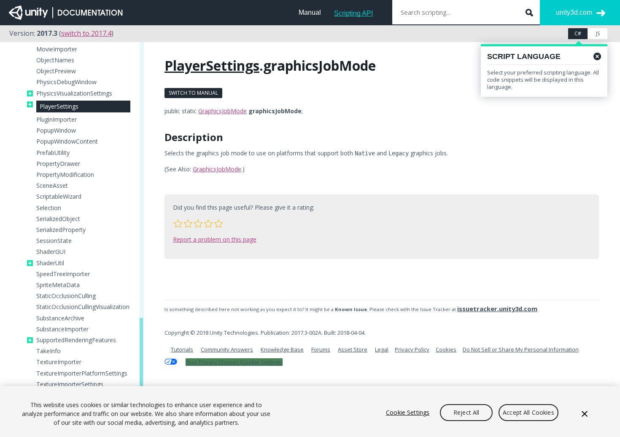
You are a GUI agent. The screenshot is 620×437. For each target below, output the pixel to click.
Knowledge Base (282, 349)
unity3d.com (574, 12)
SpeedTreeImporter (63, 274)
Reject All (466, 412)
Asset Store (352, 349)
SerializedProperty (61, 230)
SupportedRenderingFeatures (76, 340)
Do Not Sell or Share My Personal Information (521, 349)
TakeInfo (48, 351)
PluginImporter (56, 119)
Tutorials (182, 349)
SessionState (54, 241)
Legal (381, 349)
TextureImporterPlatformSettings (81, 373)
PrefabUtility (53, 153)
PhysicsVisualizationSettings (74, 93)
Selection (48, 208)
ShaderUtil (50, 263)
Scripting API (353, 13)
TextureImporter (58, 362)
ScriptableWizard (58, 196)
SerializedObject (58, 219)
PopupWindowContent (67, 141)
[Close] (585, 414)
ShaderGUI (50, 252)
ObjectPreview (56, 71)
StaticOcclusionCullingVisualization (82, 307)
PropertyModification (65, 175)
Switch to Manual (193, 92)
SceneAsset (52, 185)
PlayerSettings (59, 106)
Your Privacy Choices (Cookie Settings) (234, 362)
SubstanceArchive (60, 318)
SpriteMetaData (58, 285)
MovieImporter (56, 49)
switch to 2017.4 (86, 33)
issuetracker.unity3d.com (497, 308)
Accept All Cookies (528, 412)
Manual (310, 12)
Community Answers (227, 349)
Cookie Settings (407, 412)
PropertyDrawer (58, 164)
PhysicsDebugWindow (66, 82)
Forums (320, 349)
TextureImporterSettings (69, 384)
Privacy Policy (412, 349)
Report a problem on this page (214, 239)
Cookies (446, 349)
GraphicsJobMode (222, 111)
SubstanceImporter (62, 329)
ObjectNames (55, 60)
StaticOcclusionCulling (66, 296)
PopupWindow (56, 130)
